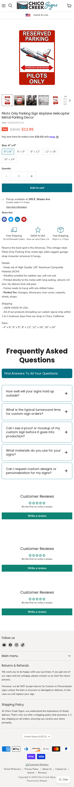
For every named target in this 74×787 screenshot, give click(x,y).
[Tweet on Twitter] (10, 219)
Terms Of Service (12, 769)
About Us (47, 769)
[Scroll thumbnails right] (69, 100)
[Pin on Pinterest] (24, 219)
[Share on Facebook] (4, 219)
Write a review (37, 516)
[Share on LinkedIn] (17, 219)
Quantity (6, 168)
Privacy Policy (32, 769)
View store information (16, 207)
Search (30, 772)
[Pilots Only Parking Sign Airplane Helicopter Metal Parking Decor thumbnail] (19, 100)
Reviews (42, 772)
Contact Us (60, 769)
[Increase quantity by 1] (31, 176)
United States (35, 736)
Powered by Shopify (37, 780)
